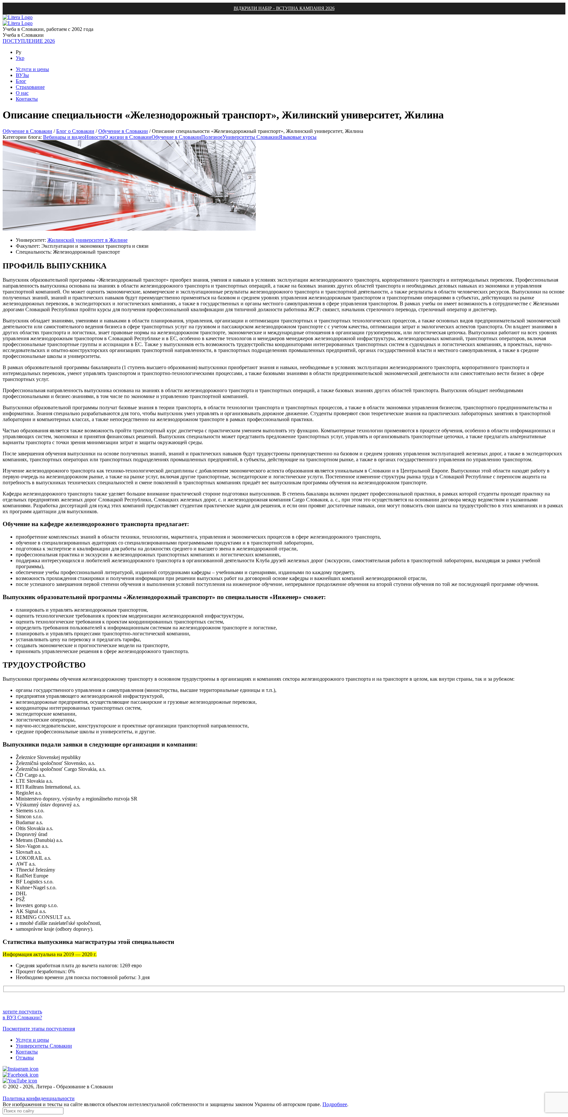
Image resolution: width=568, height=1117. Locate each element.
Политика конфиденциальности (39, 1098)
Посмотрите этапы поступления (39, 1028)
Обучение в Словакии (27, 131)
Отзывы (25, 1057)
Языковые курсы (298, 137)
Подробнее (334, 1104)
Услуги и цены (32, 1040)
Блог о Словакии (75, 131)
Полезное (212, 137)
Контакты (27, 1051)
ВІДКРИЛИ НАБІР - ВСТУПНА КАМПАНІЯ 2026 (284, 8)
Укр (20, 58)
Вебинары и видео (64, 137)
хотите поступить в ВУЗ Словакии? (22, 1014)
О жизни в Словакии (128, 137)
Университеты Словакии (251, 137)
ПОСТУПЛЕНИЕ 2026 (29, 41)
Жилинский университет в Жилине (87, 240)
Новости (94, 137)
